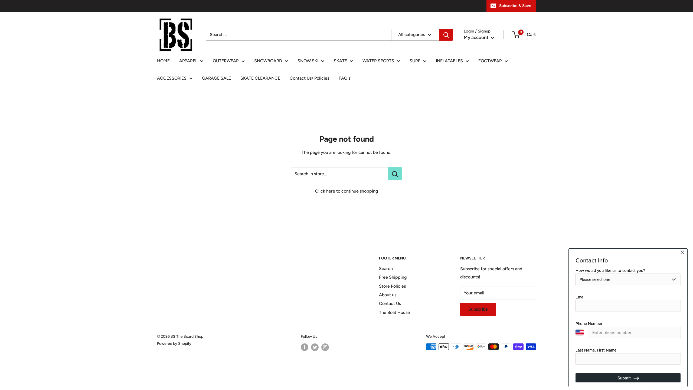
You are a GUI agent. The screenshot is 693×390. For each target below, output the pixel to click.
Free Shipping (393, 277)
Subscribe (478, 309)
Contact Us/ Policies (309, 78)
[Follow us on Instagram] (325, 347)
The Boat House (394, 312)
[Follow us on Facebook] (304, 347)
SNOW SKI (308, 60)
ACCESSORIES (172, 78)
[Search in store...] (395, 173)
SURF (415, 60)
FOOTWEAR (490, 60)
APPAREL (188, 60)
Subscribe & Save (515, 5)
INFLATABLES (449, 60)
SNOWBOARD (268, 60)
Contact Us (390, 303)
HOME (163, 60)
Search (386, 268)
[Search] (446, 35)
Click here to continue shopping (346, 191)
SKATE (340, 60)
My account (477, 37)
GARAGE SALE (216, 78)
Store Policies (392, 286)
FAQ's (344, 78)
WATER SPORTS (378, 60)
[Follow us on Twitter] (315, 347)
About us (387, 294)
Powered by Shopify (174, 343)
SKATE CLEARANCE (260, 78)
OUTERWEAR (226, 60)
